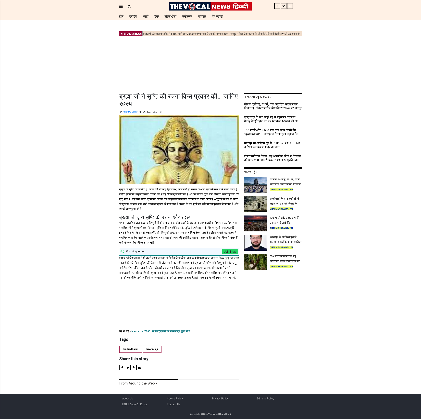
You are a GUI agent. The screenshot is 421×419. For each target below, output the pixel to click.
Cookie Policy (175, 398)
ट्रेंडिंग (133, 16)
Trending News (256, 97)
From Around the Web (137, 383)
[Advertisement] (210, 62)
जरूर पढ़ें (250, 172)
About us (127, 398)
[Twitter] (283, 6)
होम (121, 16)
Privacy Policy (220, 398)
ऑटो (146, 16)
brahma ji (152, 349)
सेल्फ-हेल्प (170, 16)
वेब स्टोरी (217, 16)
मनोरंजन (187, 16)
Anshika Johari (130, 111)
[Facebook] (277, 6)
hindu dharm (130, 349)
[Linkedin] (290, 6)
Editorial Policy (265, 398)
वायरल (202, 16)
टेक (156, 16)
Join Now (230, 251)
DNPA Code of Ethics (134, 404)
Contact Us (173, 404)
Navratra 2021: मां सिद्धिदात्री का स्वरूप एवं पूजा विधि (160, 331)
